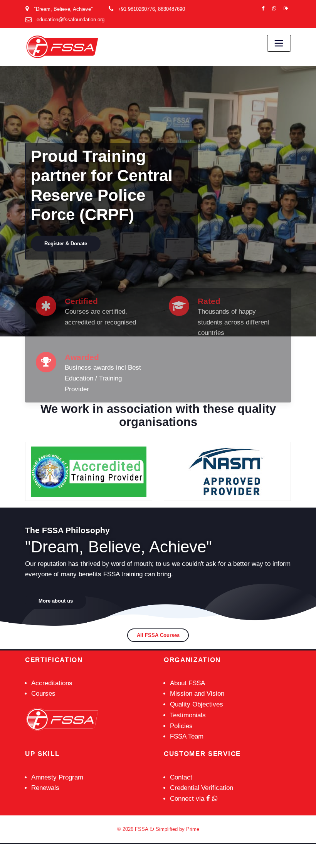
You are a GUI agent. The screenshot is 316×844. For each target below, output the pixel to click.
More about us (56, 601)
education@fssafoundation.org (70, 19)
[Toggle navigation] (279, 43)
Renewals (45, 787)
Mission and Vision (197, 693)
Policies (181, 726)
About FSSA (187, 683)
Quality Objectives (196, 704)
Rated (209, 301)
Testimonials (188, 715)
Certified (81, 301)
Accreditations (51, 683)
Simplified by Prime (176, 829)
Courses (43, 693)
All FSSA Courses (158, 635)
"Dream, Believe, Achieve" (63, 9)
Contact (181, 777)
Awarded (82, 357)
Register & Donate (252, 158)
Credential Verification (201, 787)
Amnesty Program (57, 777)
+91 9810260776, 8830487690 (151, 9)
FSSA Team (186, 736)
